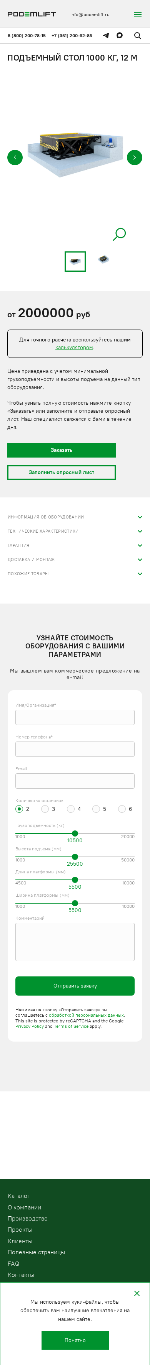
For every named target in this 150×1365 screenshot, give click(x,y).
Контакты (21, 1274)
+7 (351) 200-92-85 (72, 35)
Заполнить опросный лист (61, 472)
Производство (28, 1218)
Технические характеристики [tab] (43, 531)
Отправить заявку (75, 986)
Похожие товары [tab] (28, 573)
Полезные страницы (36, 1252)
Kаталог (19, 1195)
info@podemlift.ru (90, 14)
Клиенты (20, 1241)
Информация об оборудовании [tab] (46, 517)
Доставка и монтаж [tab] (31, 559)
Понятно (75, 1340)
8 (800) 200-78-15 (27, 35)
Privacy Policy (29, 1026)
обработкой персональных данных (86, 1015)
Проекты (20, 1229)
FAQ (13, 1263)
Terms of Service (71, 1026)
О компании (24, 1207)
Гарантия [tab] (19, 545)
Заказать (61, 450)
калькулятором (74, 347)
